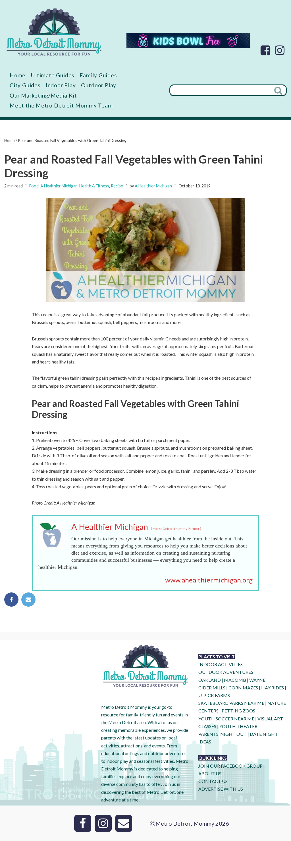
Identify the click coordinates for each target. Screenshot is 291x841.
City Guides (25, 85)
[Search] (279, 90)
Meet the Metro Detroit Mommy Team (61, 105)
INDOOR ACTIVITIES (220, 664)
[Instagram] (280, 50)
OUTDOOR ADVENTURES (225, 672)
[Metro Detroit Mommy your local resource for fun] (54, 32)
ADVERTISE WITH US (220, 789)
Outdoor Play (99, 85)
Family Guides (98, 75)
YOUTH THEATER (238, 726)
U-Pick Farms (214, 695)
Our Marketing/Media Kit (43, 95)
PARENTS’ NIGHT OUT (222, 734)
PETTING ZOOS (238, 710)
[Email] (28, 599)
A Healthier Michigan (59, 185)
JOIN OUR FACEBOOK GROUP (230, 765)
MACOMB (235, 680)
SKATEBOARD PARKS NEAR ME (231, 703)
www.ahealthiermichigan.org (209, 580)
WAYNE (257, 680)
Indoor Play (61, 85)
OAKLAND (209, 680)
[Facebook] (265, 50)
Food (34, 185)
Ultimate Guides (52, 75)
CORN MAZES (243, 687)
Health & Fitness (94, 185)
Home (18, 75)
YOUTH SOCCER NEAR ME (226, 718)
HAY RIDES (272, 687)
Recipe (117, 185)
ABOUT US (209, 773)
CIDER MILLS (211, 687)
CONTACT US (213, 781)
